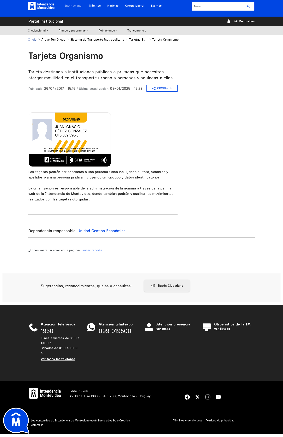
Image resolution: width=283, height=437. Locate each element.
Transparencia (136, 30)
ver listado (222, 329)
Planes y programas (72, 30)
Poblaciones (106, 30)
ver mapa (163, 329)
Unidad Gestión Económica (101, 230)
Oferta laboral (134, 5)
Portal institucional (45, 21)
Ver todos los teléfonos (58, 359)
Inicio (32, 39)
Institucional (73, 5)
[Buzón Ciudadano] (167, 286)
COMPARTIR (164, 88)
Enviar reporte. (92, 250)
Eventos (156, 5)
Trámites (95, 5)
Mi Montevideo (244, 21)
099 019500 (115, 331)
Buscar (248, 6)
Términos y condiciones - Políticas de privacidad (204, 420)
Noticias (113, 5)
